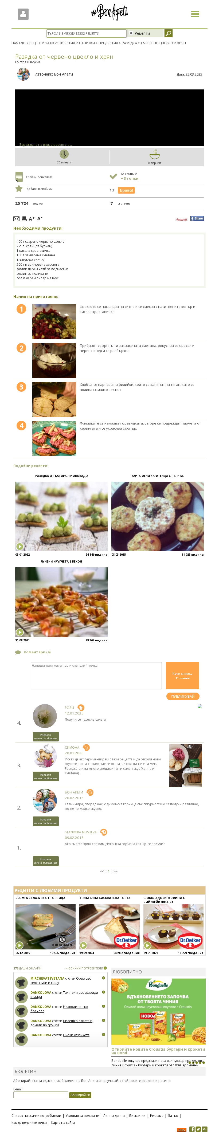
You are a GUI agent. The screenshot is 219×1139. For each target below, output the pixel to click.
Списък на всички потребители (36, 1115)
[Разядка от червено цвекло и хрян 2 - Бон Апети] (54, 360)
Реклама (156, 1115)
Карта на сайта (63, 1122)
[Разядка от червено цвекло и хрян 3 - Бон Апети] (54, 399)
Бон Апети (63, 74)
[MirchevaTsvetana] (21, 982)
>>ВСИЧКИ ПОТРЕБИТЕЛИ (84, 968)
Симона (72, 747)
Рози (69, 707)
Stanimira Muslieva (81, 832)
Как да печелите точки (29, 1122)
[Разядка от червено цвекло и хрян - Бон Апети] (54, 321)
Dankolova (40, 992)
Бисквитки (137, 1115)
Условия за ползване (82, 1115)
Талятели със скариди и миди (64, 994)
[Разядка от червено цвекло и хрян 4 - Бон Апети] (54, 438)
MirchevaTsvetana (47, 978)
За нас (173, 1115)
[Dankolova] (21, 997)
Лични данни (114, 1115)
